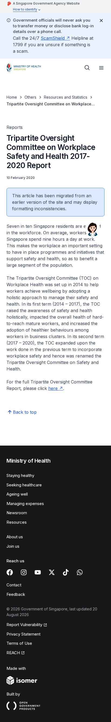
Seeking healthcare (24, 484)
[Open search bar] (87, 67)
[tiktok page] (66, 572)
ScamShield (53, 38)
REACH (13, 652)
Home (11, 97)
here (53, 388)
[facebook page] (9, 572)
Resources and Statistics (65, 97)
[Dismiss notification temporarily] (101, 20)
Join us (12, 546)
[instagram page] (23, 572)
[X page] (51, 572)
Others (30, 97)
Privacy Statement (23, 634)
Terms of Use (19, 643)
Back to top (25, 412)
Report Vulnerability (24, 624)
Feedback (15, 594)
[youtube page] (37, 572)
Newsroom (16, 512)
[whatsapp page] (80, 572)
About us (14, 536)
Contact (13, 584)
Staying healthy (20, 475)
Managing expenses (25, 503)
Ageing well (17, 494)
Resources (16, 522)
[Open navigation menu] (101, 67)
